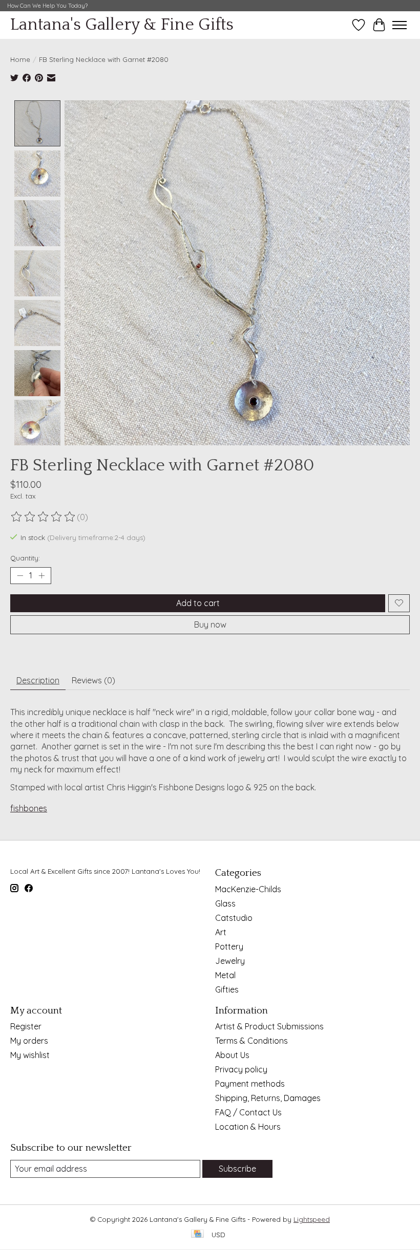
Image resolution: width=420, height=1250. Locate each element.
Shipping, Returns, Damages (268, 1098)
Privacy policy (241, 1069)
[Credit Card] (197, 1234)
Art (220, 932)
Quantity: (25, 558)
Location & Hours (248, 1127)
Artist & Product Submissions (269, 1026)
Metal (225, 975)
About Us (232, 1055)
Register (25, 1026)
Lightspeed (311, 1219)
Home (20, 59)
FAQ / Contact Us (248, 1112)
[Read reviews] (43, 517)
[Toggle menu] (399, 25)
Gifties (227, 989)
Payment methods (250, 1084)
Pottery (229, 946)
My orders (29, 1041)
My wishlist (30, 1055)
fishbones (28, 808)
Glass (225, 903)
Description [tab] (37, 680)
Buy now (210, 624)
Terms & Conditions (251, 1041)
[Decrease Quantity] (20, 575)
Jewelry (230, 961)
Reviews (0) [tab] (93, 680)
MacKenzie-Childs (248, 889)
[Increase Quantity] (41, 575)
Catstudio (234, 918)
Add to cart (198, 603)
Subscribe (237, 1168)
